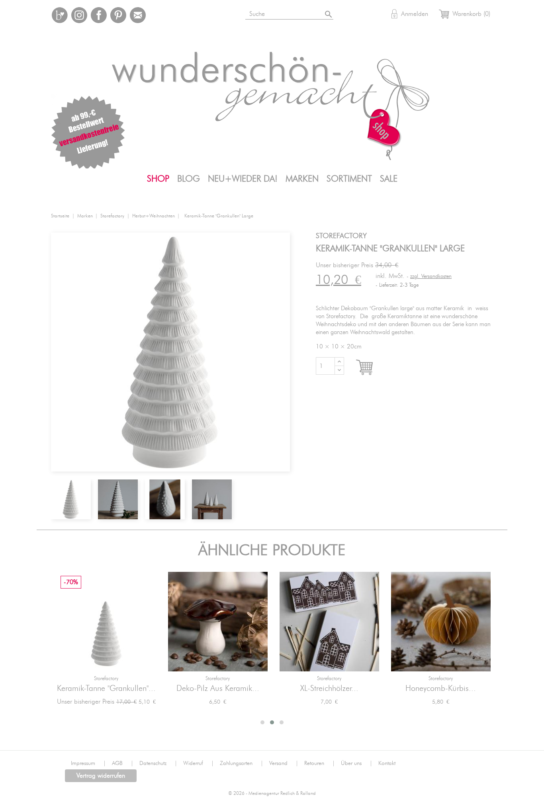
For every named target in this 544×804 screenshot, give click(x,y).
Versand (283, 763)
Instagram (79, 15)
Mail (138, 15)
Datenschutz (158, 763)
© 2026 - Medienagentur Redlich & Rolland (272, 793)
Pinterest (118, 15)
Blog (188, 178)
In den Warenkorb (372, 367)
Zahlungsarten (241, 763)
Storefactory (106, 678)
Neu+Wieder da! (243, 178)
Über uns (356, 763)
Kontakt (386, 763)
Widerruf (198, 763)
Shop (158, 178)
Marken (302, 178)
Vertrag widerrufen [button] (100, 776)
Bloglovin (60, 15)
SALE (388, 178)
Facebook (99, 15)
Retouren (319, 763)
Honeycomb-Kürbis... (440, 688)
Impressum (88, 763)
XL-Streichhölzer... (329, 688)
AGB (122, 763)
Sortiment (349, 178)
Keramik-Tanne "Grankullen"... (106, 688)
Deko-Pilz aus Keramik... (217, 688)
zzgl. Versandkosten (431, 276)
